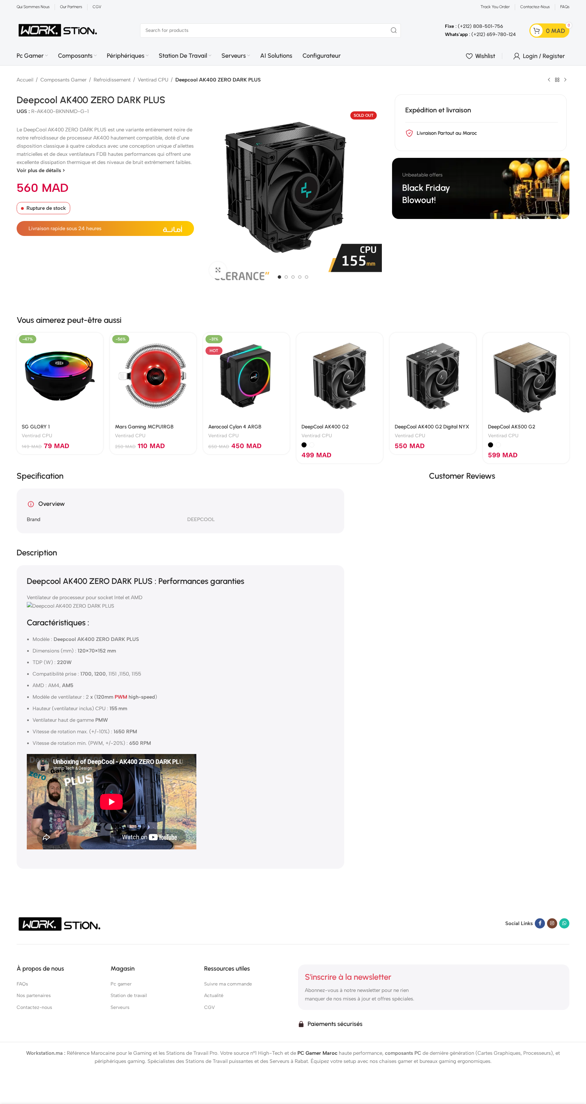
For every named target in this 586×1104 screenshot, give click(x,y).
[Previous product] (549, 80)
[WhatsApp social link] (564, 923)
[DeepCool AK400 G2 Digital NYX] (433, 376)
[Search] (394, 30)
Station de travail (129, 995)
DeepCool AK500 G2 (511, 427)
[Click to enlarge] (217, 270)
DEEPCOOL (201, 519)
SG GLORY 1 (36, 427)
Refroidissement (112, 80)
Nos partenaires (34, 995)
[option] (279, 277)
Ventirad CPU (153, 80)
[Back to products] (557, 80)
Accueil (25, 80)
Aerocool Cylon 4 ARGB (234, 427)
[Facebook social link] (540, 923)
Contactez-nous (34, 1007)
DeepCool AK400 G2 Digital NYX (432, 427)
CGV (209, 1007)
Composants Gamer (63, 80)
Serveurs (120, 1007)
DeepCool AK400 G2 (325, 427)
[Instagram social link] (552, 923)
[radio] (304, 444)
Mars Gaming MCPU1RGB (144, 427)
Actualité (213, 995)
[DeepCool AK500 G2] (526, 376)
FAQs (22, 984)
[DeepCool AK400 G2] (339, 376)
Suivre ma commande (228, 984)
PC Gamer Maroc (317, 1053)
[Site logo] (58, 30)
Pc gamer (121, 984)
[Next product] (565, 80)
